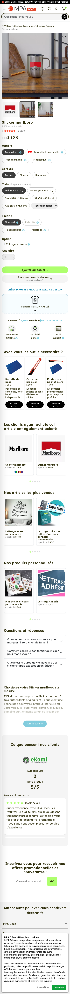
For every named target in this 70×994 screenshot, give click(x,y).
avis (13, 131)
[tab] (30, 481)
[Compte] (56, 8)
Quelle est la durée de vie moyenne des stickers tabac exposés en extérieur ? (32, 664)
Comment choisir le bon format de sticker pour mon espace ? (33, 652)
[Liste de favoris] (49, 8)
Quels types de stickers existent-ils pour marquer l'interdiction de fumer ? (32, 641)
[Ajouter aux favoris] (64, 37)
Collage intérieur (17, 244)
